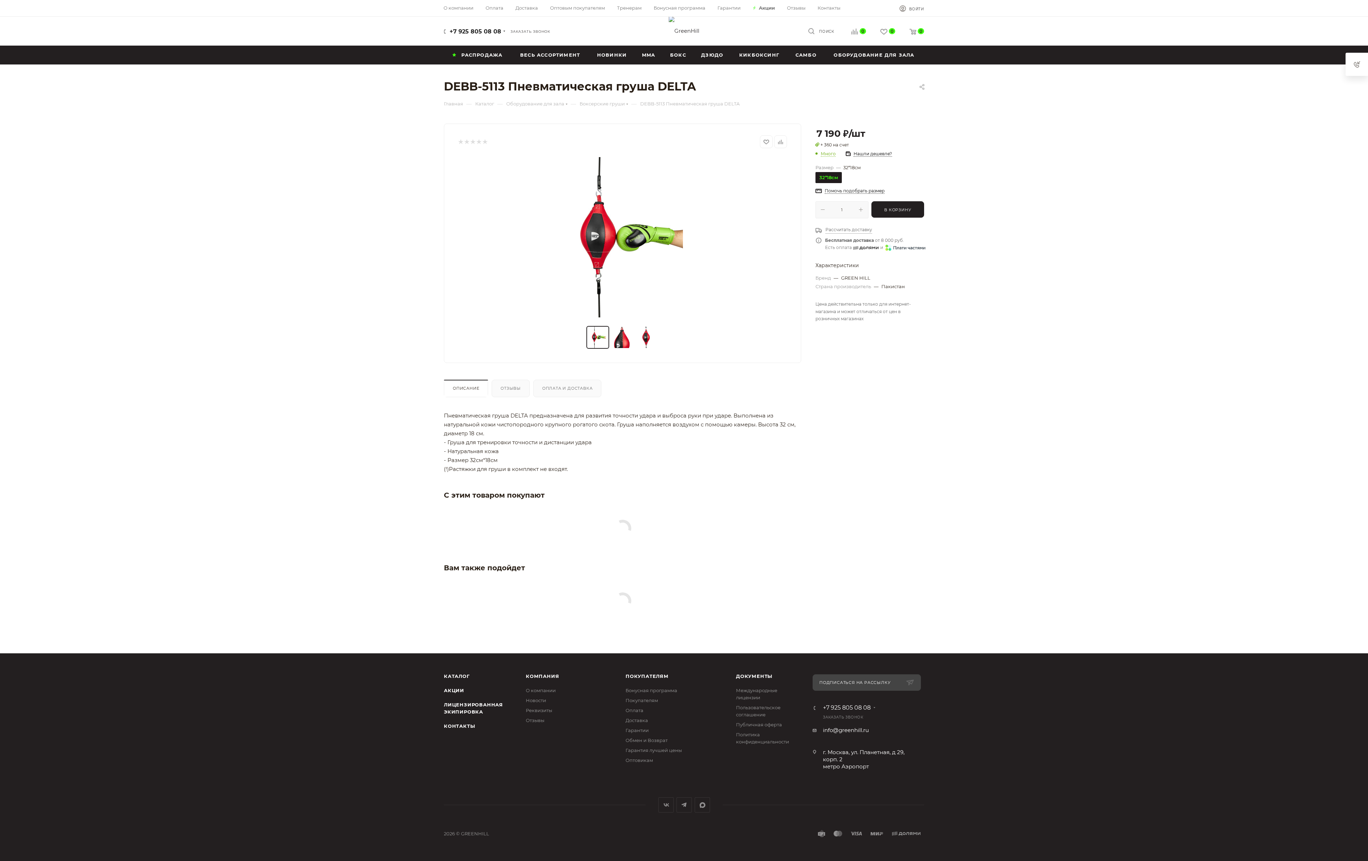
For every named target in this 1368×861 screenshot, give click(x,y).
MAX (702, 805)
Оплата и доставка (567, 388)
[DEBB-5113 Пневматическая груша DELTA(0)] (623, 237)
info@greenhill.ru (846, 730)
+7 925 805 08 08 (475, 31)
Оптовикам (639, 760)
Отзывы (511, 388)
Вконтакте (666, 805)
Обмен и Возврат (647, 740)
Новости (536, 700)
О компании (541, 690)
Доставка (637, 720)
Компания (542, 676)
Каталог (457, 676)
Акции (454, 690)
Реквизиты (539, 710)
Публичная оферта (759, 724)
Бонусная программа (651, 690)
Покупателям (647, 676)
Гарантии (637, 730)
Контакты (459, 726)
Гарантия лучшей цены (654, 750)
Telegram (684, 805)
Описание (466, 388)
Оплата (634, 710)
